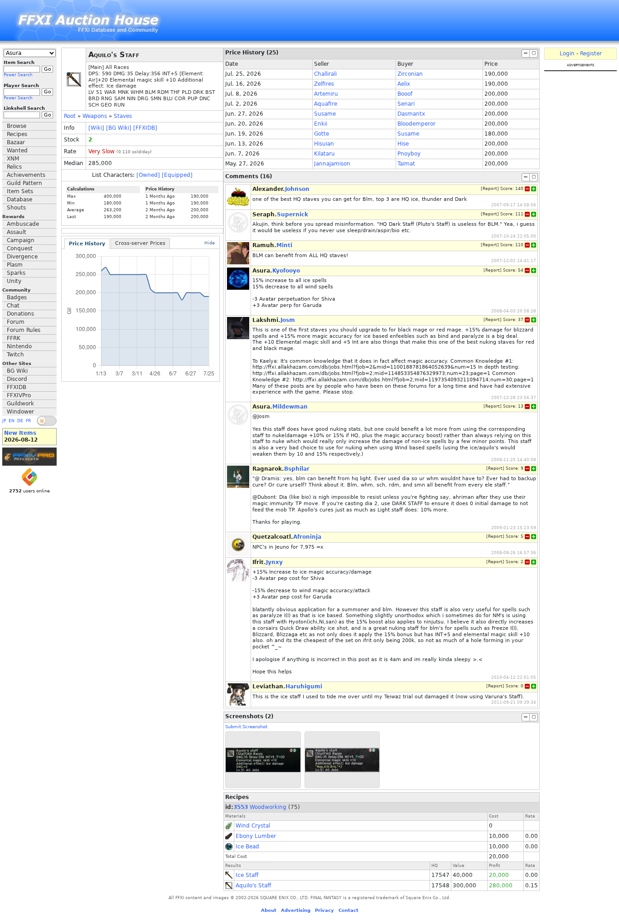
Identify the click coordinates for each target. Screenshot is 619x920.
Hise (403, 144)
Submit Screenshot (246, 726)
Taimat (406, 164)
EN (12, 421)
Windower (20, 412)
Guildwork (20, 403)
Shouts (16, 207)
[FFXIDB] (145, 128)
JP (4, 421)
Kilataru (324, 154)
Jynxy (274, 562)
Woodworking (268, 807)
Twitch (15, 354)
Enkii (320, 124)
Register (591, 53)
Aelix (403, 84)
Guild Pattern (24, 183)
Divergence (22, 256)
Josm (287, 320)
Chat (13, 305)
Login (567, 53)
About (268, 910)
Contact (348, 910)
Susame (325, 114)
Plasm (15, 265)
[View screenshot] (263, 759)
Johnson (297, 189)
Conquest (20, 248)
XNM (13, 159)
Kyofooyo (286, 271)
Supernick (292, 214)
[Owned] (148, 175)
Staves (123, 116)
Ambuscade (23, 224)
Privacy (324, 910)
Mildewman (290, 407)
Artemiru (326, 94)
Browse (16, 126)
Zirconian (410, 74)
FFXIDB (16, 387)
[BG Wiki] (118, 128)
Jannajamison (332, 164)
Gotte (321, 134)
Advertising (295, 910)
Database (19, 199)
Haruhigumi (303, 686)
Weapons (94, 116)
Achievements (26, 175)
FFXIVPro (19, 395)
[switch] (47, 421)
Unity (14, 281)
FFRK (13, 338)
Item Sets (20, 191)
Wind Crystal (253, 826)
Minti (284, 245)
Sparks (16, 273)
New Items (20, 433)
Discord (17, 379)
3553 (240, 807)
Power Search (18, 75)
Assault (16, 232)
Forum (15, 322)
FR (28, 421)
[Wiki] (96, 128)
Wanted (17, 150)
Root (70, 116)
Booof (404, 94)
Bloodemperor (416, 124)
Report (490, 188)
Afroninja (307, 537)
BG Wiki (17, 371)
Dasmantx (411, 114)
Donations (20, 314)
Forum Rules (23, 330)
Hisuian (324, 144)
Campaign (20, 240)
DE (20, 421)
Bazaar (16, 142)
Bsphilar (297, 469)
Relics (14, 167)
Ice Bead (247, 846)
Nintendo (19, 346)
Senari (406, 104)
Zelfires (324, 84)
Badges (17, 297)
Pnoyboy (409, 154)
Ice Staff (247, 875)
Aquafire (325, 104)
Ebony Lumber (256, 836)
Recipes (17, 134)
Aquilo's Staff (253, 885)
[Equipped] (177, 175)
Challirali (325, 74)
